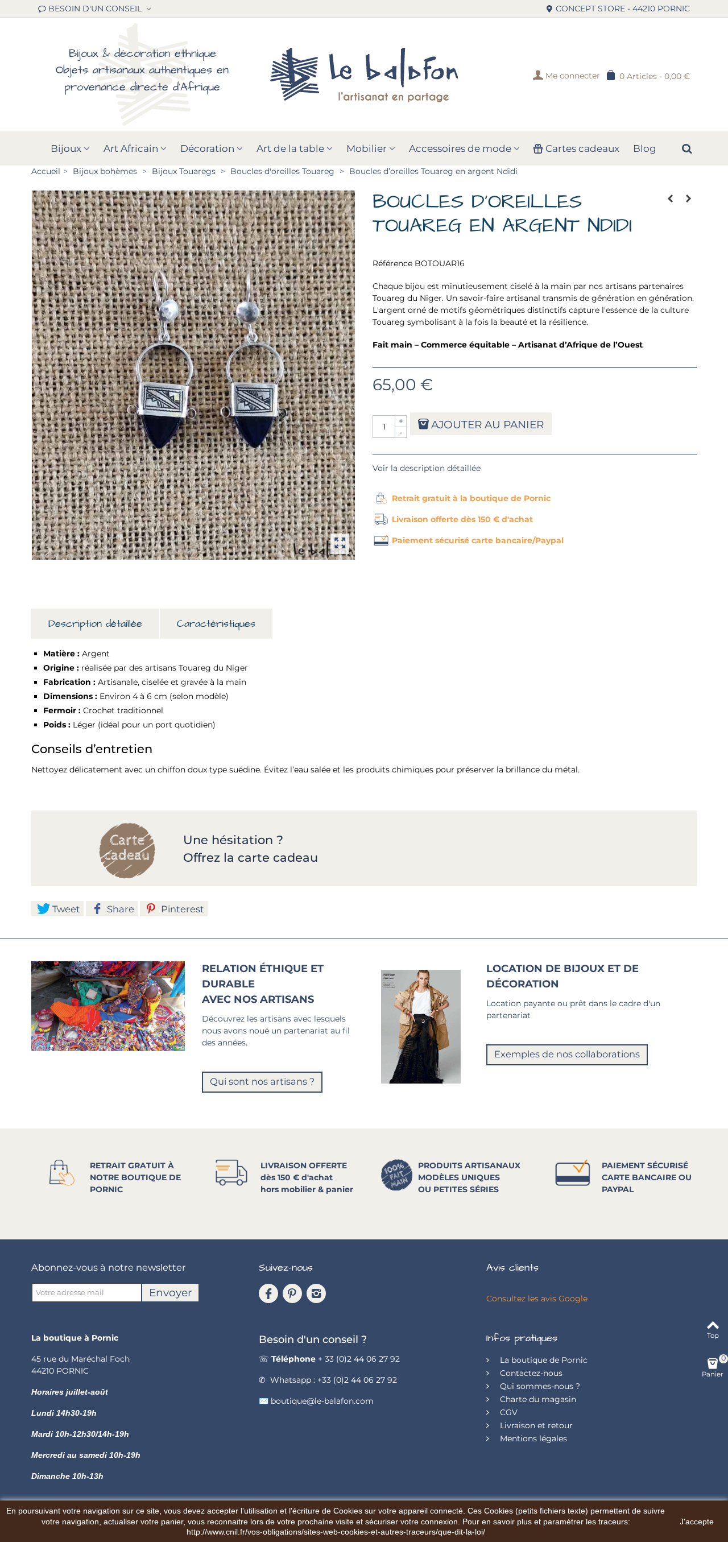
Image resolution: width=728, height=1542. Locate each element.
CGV (508, 1412)
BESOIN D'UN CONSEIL (96, 8)
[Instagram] (316, 1293)
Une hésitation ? (235, 840)
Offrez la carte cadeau (250, 857)
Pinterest (181, 909)
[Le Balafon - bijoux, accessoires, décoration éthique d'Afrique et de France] (364, 74)
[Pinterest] (292, 1293)
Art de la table (290, 148)
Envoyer (170, 1292)
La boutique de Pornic (543, 1360)
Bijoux (66, 148)
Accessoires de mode (460, 148)
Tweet (65, 909)
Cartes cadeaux (582, 148)
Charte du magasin (537, 1399)
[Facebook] (268, 1293)
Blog (644, 148)
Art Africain (131, 148)
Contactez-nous (530, 1373)
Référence (392, 263)
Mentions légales (532, 1438)
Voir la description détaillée (427, 468)
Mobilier (366, 148)
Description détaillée (95, 624)
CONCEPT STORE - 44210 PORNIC (623, 8)
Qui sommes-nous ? (539, 1386)
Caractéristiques (216, 624)
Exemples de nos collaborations (567, 1054)
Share (119, 909)
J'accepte (697, 1521)
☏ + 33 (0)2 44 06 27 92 (329, 1359)
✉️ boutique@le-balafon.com (316, 1401)
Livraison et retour (535, 1425)
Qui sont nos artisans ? (262, 1081)
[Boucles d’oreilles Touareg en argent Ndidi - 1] (193, 375)
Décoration (207, 148)
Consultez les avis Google (537, 1298)
